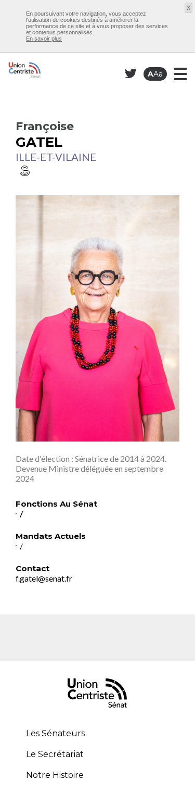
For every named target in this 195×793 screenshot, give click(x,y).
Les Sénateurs (55, 733)
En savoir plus (44, 38)
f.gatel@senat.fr (44, 578)
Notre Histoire (55, 775)
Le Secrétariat (55, 754)
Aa (155, 74)
